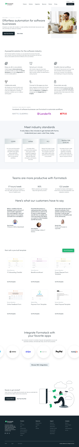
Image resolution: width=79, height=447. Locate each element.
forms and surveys (17, 69)
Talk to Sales (70, 4)
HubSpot (44, 90)
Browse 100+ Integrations (40, 365)
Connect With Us (10, 398)
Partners (50, 4)
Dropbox (31, 93)
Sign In (73, 1)
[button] (24, 4)
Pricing (55, 4)
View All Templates (68, 250)
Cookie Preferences (68, 428)
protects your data (68, 89)
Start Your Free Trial (8, 33)
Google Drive (41, 92)
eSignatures (19, 72)
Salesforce (37, 90)
